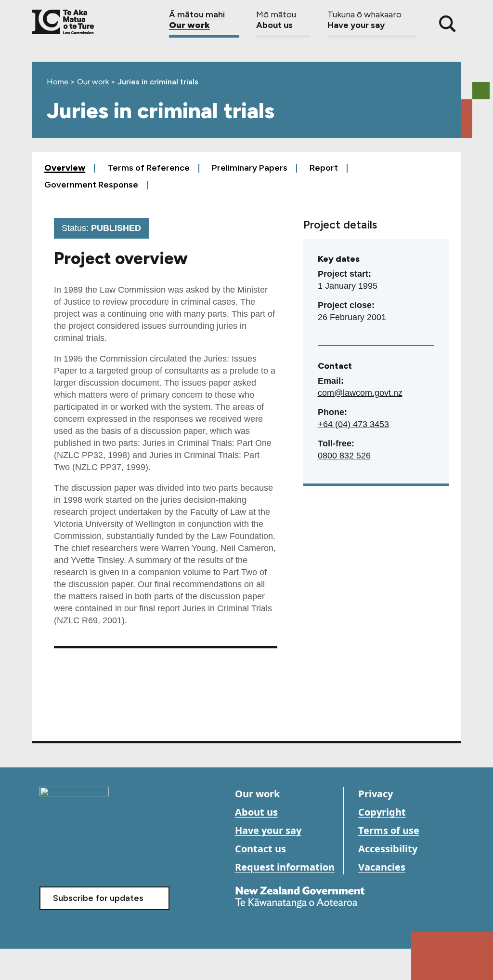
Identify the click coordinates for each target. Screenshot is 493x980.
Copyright (382, 812)
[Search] (447, 24)
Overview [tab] (64, 167)
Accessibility (387, 848)
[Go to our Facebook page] (47, 857)
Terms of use (388, 830)
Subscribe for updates (98, 898)
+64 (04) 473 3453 (353, 424)
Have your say (268, 830)
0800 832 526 (344, 455)
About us (256, 812)
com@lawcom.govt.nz (360, 393)
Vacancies (381, 866)
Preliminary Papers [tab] (249, 167)
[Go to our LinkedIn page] (91, 857)
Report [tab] (326, 167)
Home (57, 81)
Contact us (260, 848)
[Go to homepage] (74, 800)
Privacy (375, 793)
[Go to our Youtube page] (69, 857)
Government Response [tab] (91, 184)
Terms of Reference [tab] (148, 167)
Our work (93, 81)
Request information (285, 866)
